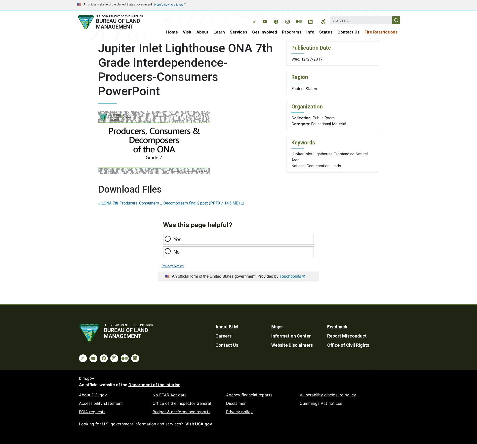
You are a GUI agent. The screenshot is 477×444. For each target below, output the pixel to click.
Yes (177, 239)
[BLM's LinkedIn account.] (310, 21)
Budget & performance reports (181, 411)
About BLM (226, 326)
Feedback (337, 326)
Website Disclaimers (292, 345)
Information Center (291, 336)
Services (238, 32)
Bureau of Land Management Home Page (116, 22)
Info (310, 32)
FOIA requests (92, 411)
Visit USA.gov (198, 423)
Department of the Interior (154, 384)
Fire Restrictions (381, 32)
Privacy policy (239, 411)
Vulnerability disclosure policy (328, 394)
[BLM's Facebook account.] (276, 21)
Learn (219, 32)
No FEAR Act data (170, 394)
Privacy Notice (172, 265)
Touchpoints (290, 276)
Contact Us (348, 32)
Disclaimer (236, 403)
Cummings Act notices (321, 403)
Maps (276, 326)
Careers (223, 336)
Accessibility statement (101, 403)
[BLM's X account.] (253, 18)
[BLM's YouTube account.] (265, 21)
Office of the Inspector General (182, 403)
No (176, 251)
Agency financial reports (249, 394)
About (202, 32)
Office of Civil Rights (348, 345)
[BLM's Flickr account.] (299, 18)
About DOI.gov (93, 394)
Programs (291, 32)
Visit (187, 32)
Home (172, 32)
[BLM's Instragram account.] (287, 21)
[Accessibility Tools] (323, 21)
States (325, 32)
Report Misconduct (347, 336)
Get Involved (264, 32)
